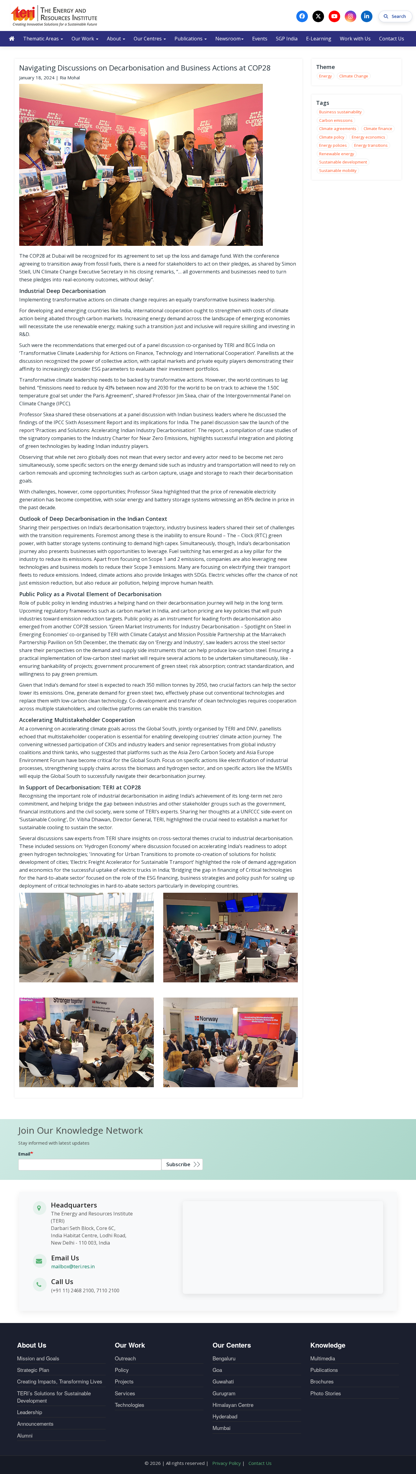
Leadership (29, 1412)
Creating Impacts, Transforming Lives (59, 1381)
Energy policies (333, 145)
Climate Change (353, 76)
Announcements (35, 1423)
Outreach (125, 1358)
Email (24, 1154)
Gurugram (224, 1393)
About (114, 38)
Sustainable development (343, 162)
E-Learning (318, 38)
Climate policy (331, 137)
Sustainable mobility (338, 170)
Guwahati (223, 1381)
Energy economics (368, 137)
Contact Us (391, 38)
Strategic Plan (33, 1369)
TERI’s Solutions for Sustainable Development (54, 1397)
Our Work (83, 38)
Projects (124, 1381)
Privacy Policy (226, 1463)
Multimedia (322, 1358)
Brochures (322, 1381)
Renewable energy (336, 153)
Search (399, 16)
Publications (189, 38)
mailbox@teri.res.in (73, 1266)
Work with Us (355, 38)
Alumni (25, 1435)
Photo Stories (325, 1393)
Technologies (129, 1404)
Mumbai (222, 1427)
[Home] (54, 15)
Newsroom (228, 38)
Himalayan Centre (233, 1404)
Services (125, 1393)
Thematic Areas (41, 38)
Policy (122, 1369)
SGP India (287, 38)
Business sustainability (340, 112)
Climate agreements (337, 128)
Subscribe (178, 1164)
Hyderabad (225, 1416)
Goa (217, 1369)
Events (259, 38)
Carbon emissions (336, 120)
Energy (325, 76)
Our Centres (148, 38)
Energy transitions (371, 145)
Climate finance (378, 128)
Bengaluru (224, 1358)
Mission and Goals (38, 1358)
